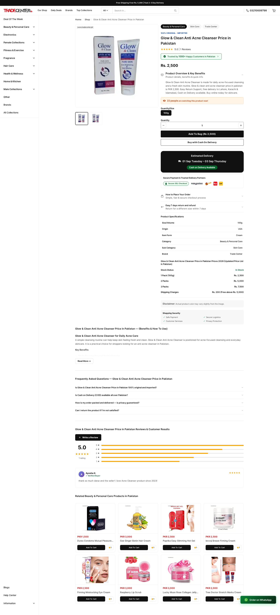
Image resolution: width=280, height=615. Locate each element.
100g (166, 113)
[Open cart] (274, 10)
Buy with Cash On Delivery (202, 142)
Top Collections (84, 10)
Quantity (165, 120)
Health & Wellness (13, 73)
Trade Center (211, 26)
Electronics (10, 34)
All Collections (11, 112)
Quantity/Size (167, 108)
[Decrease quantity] (163, 125)
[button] (19, 27)
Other (7, 97)
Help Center (10, 595)
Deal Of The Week (13, 19)
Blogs (7, 587)
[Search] (175, 10)
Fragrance (9, 58)
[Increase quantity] (241, 125)
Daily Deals (56, 10)
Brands (69, 10)
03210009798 (258, 10)
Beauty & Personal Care (16, 26)
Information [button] (10, 603)
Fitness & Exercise (14, 50)
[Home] (17, 10)
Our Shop (42, 10)
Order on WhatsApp (261, 599)
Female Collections (14, 42)
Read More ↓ (84, 361)
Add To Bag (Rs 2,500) (202, 134)
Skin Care (194, 26)
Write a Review (90, 437)
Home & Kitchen (12, 81)
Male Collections (13, 89)
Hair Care (9, 65)
